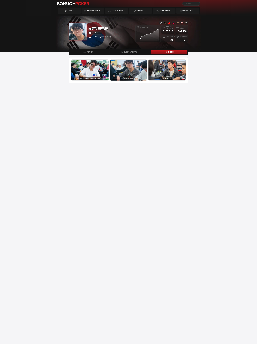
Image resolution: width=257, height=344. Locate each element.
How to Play (140, 11)
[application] (148, 34)
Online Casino (188, 11)
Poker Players (117, 11)
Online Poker (165, 11)
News (70, 11)
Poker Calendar (93, 11)
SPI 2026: (98, 37)
